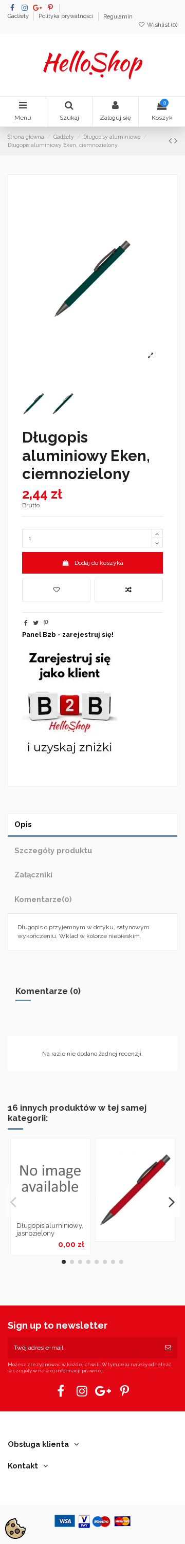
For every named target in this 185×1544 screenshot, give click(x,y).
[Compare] (50, 1214)
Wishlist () (161, 25)
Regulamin (118, 16)
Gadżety (19, 16)
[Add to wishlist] (56, 590)
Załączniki (33, 874)
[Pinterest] (46, 623)
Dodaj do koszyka (99, 562)
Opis (23, 824)
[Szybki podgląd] (63, 1214)
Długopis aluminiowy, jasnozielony (49, 1230)
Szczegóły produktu (53, 850)
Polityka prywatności (67, 16)
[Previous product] (171, 140)
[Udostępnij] (26, 623)
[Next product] (175, 140)
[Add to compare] (129, 590)
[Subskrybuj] (168, 1347)
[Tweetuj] (36, 623)
